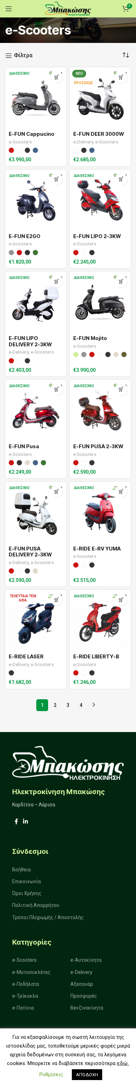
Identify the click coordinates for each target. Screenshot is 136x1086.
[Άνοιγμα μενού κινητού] (9, 9)
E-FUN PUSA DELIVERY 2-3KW (30, 551)
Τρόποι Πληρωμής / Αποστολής (48, 917)
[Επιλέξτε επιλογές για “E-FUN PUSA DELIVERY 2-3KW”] (57, 491)
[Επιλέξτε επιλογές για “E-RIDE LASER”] (57, 599)
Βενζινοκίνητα (86, 1008)
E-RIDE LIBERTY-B (96, 656)
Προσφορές (83, 996)
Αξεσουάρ (81, 984)
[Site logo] (68, 8)
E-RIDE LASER (26, 656)
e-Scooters (20, 142)
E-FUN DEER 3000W (98, 134)
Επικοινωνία (26, 881)
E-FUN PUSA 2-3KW (98, 446)
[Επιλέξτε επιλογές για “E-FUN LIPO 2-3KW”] (121, 179)
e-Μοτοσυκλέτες (31, 972)
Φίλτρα (23, 55)
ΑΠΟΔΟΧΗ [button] (87, 1074)
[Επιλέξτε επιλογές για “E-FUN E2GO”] (57, 179)
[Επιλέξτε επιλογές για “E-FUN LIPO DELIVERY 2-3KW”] (57, 281)
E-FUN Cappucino (31, 134)
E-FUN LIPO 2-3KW (97, 236)
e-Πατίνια (23, 1008)
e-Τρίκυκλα (25, 996)
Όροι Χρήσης (26, 893)
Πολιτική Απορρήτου (35, 905)
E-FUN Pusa (24, 446)
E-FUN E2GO (24, 236)
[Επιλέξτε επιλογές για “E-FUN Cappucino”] (57, 77)
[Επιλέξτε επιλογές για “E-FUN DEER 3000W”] (121, 77)
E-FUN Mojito (90, 338)
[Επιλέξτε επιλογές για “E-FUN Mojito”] (121, 281)
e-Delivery (83, 142)
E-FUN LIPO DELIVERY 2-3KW (30, 341)
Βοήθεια (21, 869)
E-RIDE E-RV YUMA (97, 549)
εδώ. (123, 1063)
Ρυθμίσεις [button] (51, 1074)
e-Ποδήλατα (25, 984)
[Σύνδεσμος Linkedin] (25, 821)
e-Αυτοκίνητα (85, 960)
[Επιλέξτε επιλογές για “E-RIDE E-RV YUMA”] (121, 491)
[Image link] (68, 762)
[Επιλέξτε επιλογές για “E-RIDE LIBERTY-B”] (121, 599)
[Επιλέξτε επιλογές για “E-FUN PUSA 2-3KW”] (121, 389)
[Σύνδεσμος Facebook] (16, 821)
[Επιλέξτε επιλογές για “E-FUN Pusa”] (57, 389)
